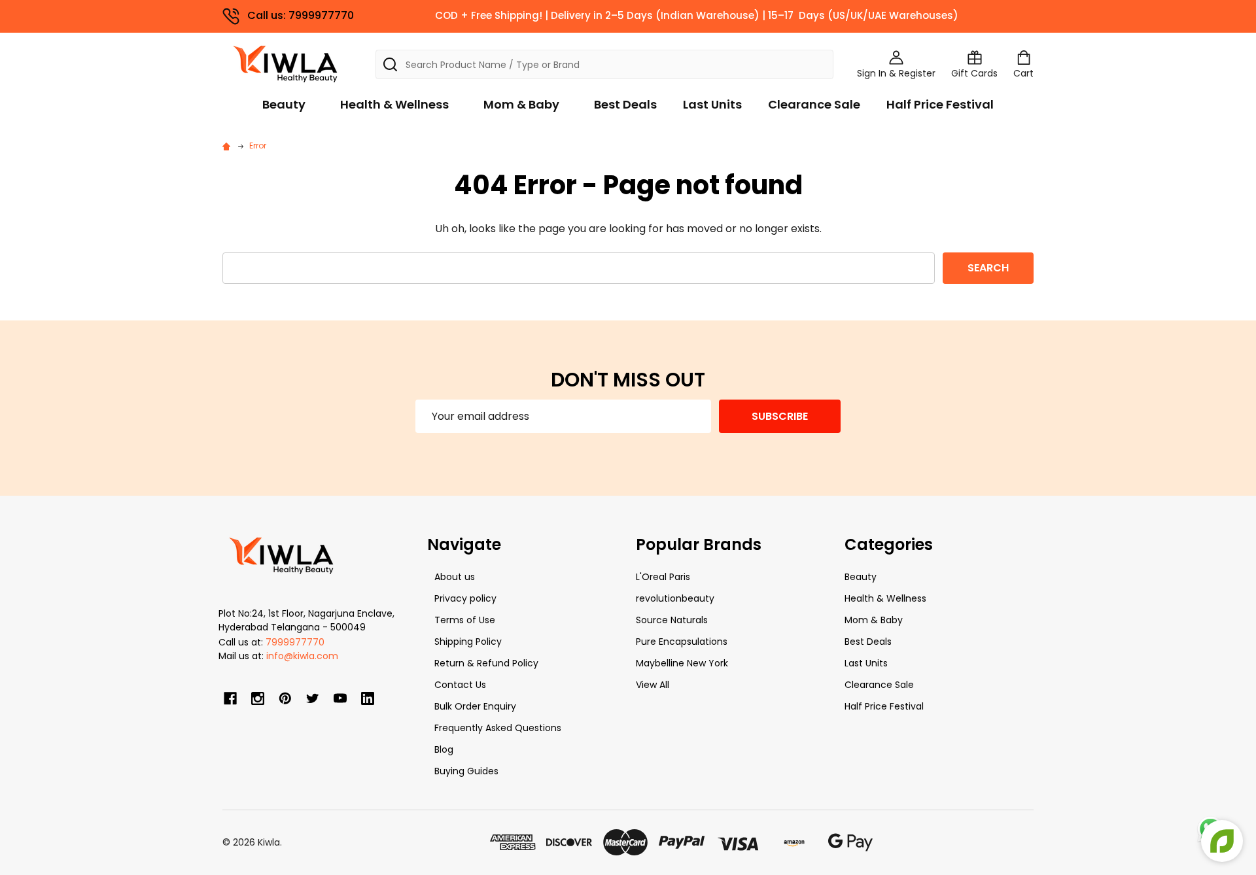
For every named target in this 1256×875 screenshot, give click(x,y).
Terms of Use (464, 619)
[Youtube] (340, 698)
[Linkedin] (367, 698)
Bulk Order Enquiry (475, 706)
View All (652, 684)
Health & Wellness (394, 104)
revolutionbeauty (675, 598)
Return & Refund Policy (486, 663)
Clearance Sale (814, 104)
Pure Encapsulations (681, 641)
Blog (443, 749)
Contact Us (460, 684)
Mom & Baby (521, 104)
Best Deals (625, 104)
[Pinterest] (285, 698)
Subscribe (780, 416)
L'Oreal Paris (663, 576)
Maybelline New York (682, 663)
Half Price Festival (940, 104)
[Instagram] (258, 698)
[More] (1252, 18)
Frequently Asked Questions (497, 727)
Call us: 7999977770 (300, 15)
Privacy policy (465, 598)
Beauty (283, 104)
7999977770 (295, 642)
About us (454, 576)
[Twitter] (312, 698)
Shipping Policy (468, 641)
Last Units (712, 104)
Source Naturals (672, 619)
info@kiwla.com (302, 655)
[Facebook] (230, 698)
